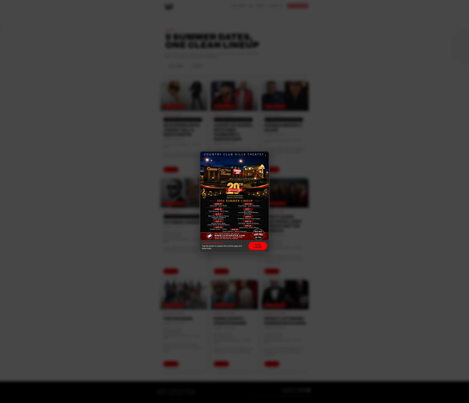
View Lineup (258, 246)
